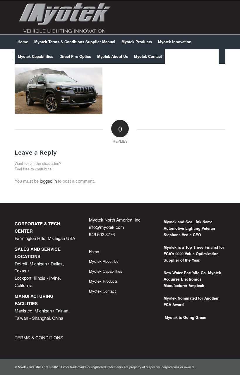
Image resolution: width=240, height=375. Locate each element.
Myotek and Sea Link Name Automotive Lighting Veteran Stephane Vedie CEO (189, 228)
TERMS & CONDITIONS (39, 337)
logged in (48, 181)
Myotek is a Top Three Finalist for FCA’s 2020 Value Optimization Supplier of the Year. (194, 253)
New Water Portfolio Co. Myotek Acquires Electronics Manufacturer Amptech (192, 279)
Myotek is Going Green (185, 317)
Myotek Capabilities (105, 271)
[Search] (222, 56)
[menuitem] (23, 41)
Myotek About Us (104, 261)
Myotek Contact (102, 291)
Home (94, 251)
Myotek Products (103, 281)
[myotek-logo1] (65, 17)
